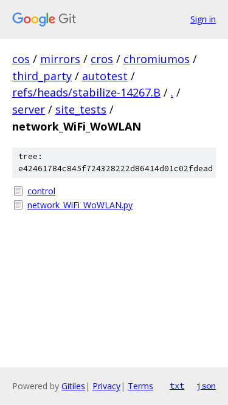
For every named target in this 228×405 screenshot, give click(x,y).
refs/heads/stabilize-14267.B (86, 92)
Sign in (203, 19)
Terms (140, 386)
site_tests (80, 109)
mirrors (60, 59)
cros (102, 59)
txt (177, 385)
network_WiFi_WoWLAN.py (80, 205)
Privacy (106, 386)
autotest (105, 76)
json (206, 385)
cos (21, 59)
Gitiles (73, 386)
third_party (42, 76)
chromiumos (156, 59)
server (28, 109)
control (41, 191)
